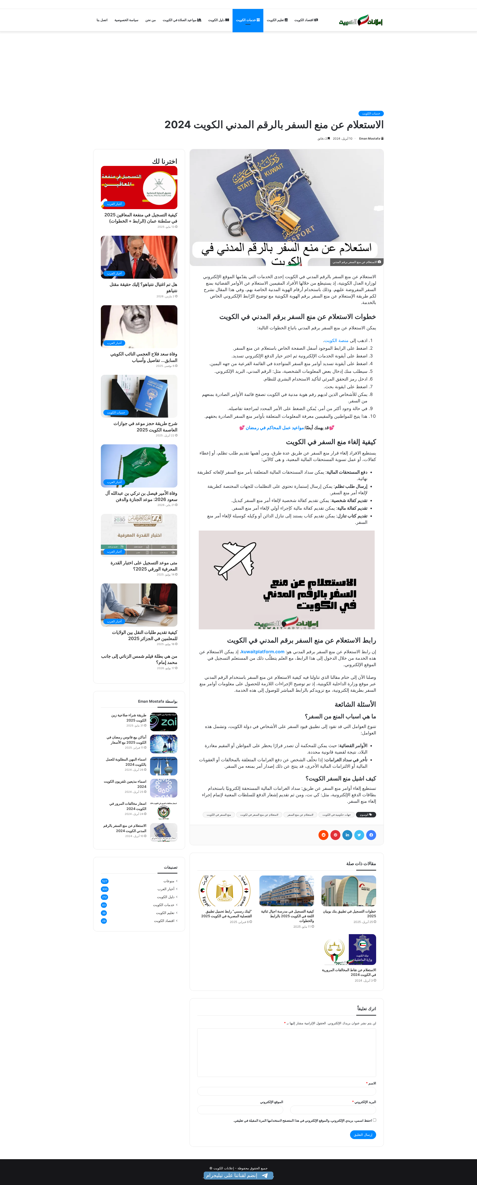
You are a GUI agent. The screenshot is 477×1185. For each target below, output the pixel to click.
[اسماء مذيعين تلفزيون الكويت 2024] (163, 788)
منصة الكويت (336, 340)
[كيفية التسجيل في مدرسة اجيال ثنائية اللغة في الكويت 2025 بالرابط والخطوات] (286, 891)
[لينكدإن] (347, 835)
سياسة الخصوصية (126, 20)
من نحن (150, 20)
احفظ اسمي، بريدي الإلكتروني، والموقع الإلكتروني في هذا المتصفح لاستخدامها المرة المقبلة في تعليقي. (302, 1120)
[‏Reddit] (323, 835)
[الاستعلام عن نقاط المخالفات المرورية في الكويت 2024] (348, 949)
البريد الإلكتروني (364, 1102)
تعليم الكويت (276, 20)
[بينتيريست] (335, 835)
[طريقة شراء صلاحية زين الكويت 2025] (163, 722)
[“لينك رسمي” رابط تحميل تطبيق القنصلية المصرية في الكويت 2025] (224, 891)
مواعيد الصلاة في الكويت (180, 20)
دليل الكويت (216, 20)
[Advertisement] (238, 68)
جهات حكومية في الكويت (336, 814)
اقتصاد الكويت (304, 20)
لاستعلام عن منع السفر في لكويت (259, 814)
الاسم (371, 1083)
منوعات (168, 881)
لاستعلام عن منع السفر (300, 814)
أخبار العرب (166, 889)
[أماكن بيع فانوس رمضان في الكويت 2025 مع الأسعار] (163, 744)
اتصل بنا (102, 20)
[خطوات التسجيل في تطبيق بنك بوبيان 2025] (348, 891)
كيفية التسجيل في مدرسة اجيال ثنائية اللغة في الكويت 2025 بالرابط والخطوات (287, 916)
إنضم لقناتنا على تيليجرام (232, 1175)
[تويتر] (359, 835)
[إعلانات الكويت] (361, 20)
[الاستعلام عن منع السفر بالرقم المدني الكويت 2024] (163, 832)
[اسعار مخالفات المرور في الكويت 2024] (163, 810)
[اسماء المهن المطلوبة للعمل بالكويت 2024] (163, 766)
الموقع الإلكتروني (271, 1102)
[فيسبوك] (371, 835)
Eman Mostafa (369, 138)
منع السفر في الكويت (219, 814)
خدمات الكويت (246, 20)
